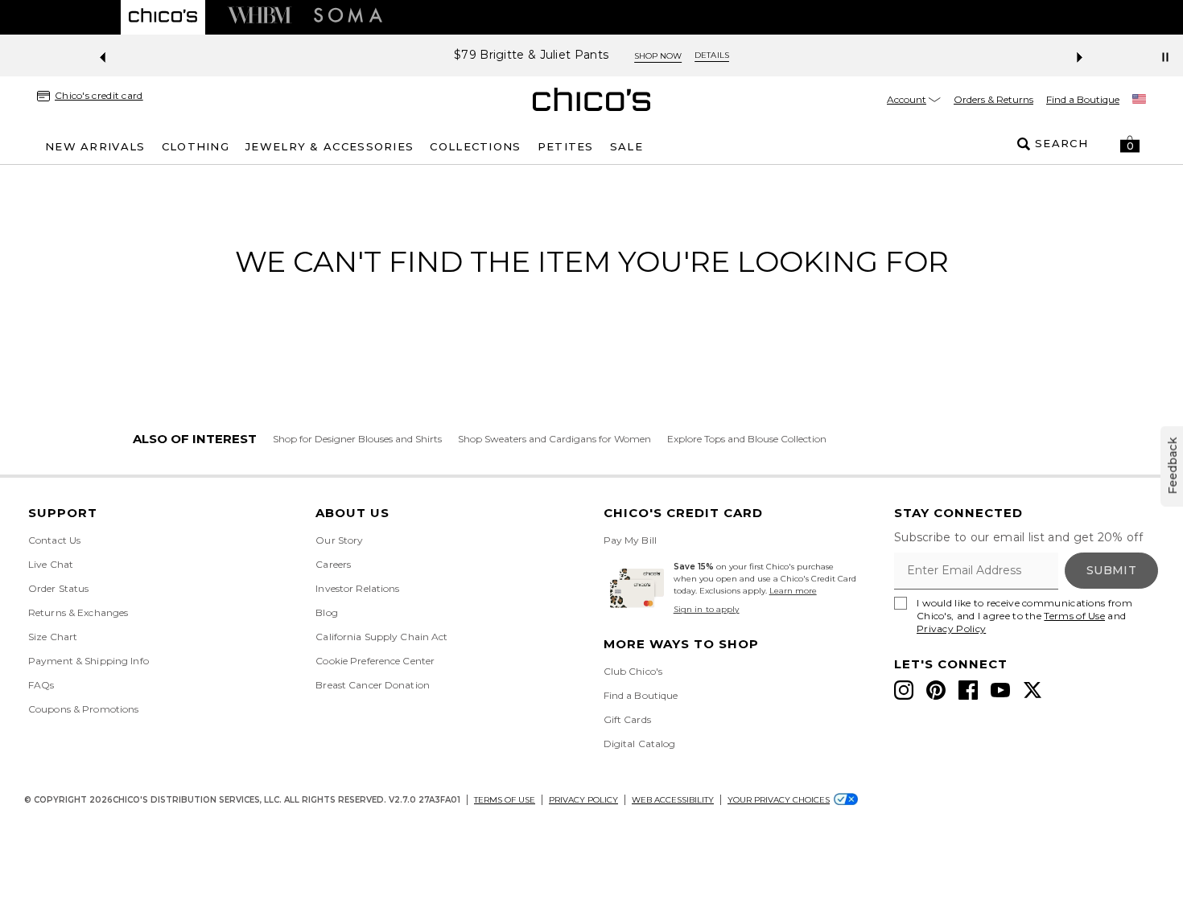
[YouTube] (1000, 690)
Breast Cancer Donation (372, 685)
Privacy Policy (951, 628)
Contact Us (54, 540)
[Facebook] (968, 690)
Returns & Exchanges (78, 612)
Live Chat (50, 564)
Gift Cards (627, 719)
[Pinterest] (936, 690)
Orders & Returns (993, 99)
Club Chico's (633, 671)
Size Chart (52, 637)
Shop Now (658, 56)
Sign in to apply (707, 609)
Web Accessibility (673, 800)
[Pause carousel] (1165, 57)
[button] (1130, 144)
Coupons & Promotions (83, 709)
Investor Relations (357, 588)
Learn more (793, 590)
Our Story (339, 540)
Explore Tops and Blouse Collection (746, 439)
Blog (326, 612)
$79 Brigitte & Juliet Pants (531, 55)
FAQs (41, 685)
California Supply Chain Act (381, 637)
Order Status (58, 588)
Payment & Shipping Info (88, 661)
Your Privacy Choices (779, 800)
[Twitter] (1032, 690)
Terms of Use (1074, 616)
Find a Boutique (1082, 99)
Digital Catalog (640, 743)
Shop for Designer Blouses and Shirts (357, 439)
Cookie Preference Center (375, 661)
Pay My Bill (630, 540)
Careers (333, 564)
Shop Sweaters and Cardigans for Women (554, 439)
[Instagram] (903, 690)
